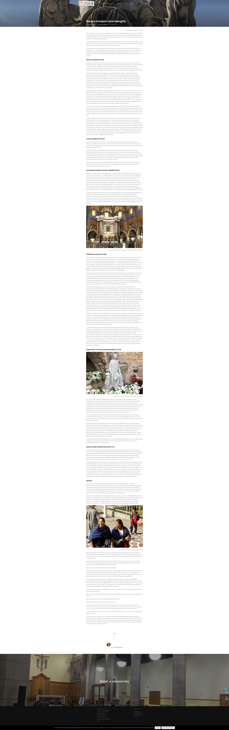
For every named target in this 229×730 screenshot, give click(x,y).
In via (126, 3)
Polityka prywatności (168, 727)
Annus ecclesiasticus (108, 3)
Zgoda (157, 727)
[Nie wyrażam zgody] (227, 727)
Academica (100, 24)
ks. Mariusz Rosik (92, 24)
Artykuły (106, 24)
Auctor (131, 3)
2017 (114, 636)
